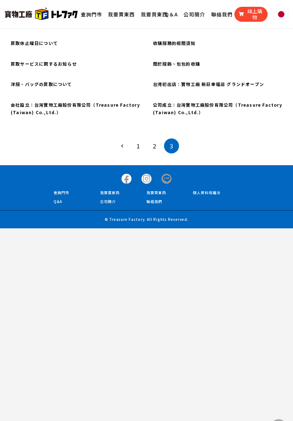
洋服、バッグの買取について (41, 84)
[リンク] (41, 14)
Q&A (58, 201)
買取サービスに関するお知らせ (44, 64)
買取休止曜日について (34, 43)
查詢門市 (61, 192)
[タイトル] (126, 179)
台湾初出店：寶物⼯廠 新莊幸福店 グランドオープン (208, 84)
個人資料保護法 (206, 192)
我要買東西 (156, 192)
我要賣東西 (110, 192)
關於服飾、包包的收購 (176, 64)
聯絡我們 (154, 201)
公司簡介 (108, 201)
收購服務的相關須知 (174, 43)
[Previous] (121, 145)
